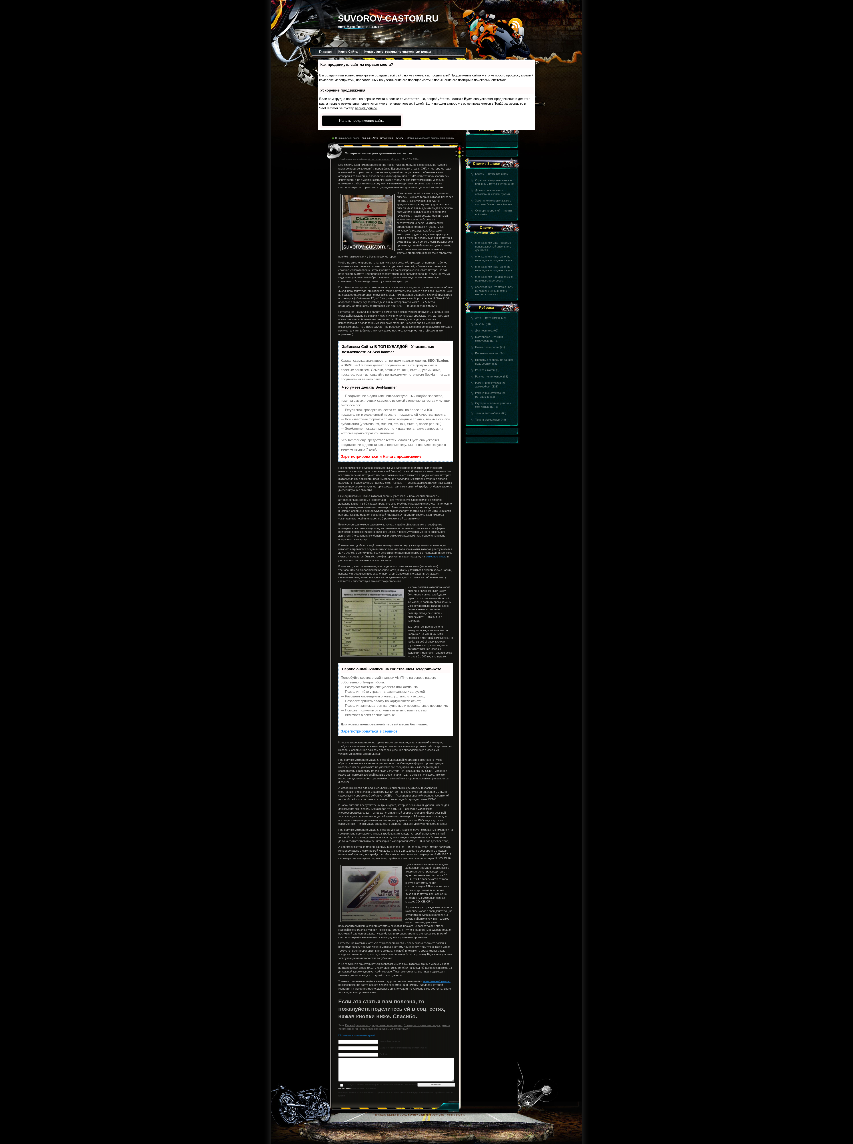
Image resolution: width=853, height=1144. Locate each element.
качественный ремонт (436, 981)
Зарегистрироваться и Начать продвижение (381, 456)
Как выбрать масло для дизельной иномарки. (373, 1025)
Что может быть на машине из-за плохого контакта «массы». (494, 291)
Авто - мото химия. (383, 138)
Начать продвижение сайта (361, 120)
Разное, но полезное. (488, 376)
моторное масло (436, 556)
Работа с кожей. (485, 370)
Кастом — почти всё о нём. (492, 174)
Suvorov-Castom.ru (388, 18)
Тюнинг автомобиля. (488, 413)
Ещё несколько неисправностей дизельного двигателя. (493, 246)
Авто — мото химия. (487, 317)
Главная (325, 51)
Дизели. (480, 324)
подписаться (344, 1088)
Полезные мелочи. (487, 353)
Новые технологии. (487, 347)
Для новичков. (484, 330)
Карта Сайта (348, 51)
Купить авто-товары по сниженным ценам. (398, 51)
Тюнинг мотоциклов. (487, 419)
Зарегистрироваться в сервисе (369, 731)
